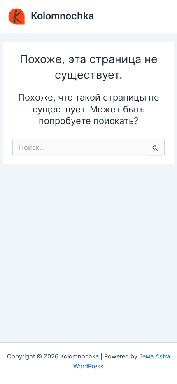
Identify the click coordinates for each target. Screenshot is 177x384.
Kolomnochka (62, 16)
